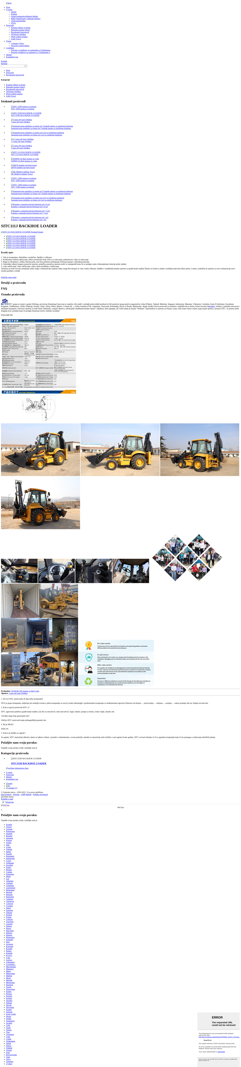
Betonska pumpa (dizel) (20, 30)
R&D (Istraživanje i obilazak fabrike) (25, 19)
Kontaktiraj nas (12, 57)
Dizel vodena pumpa (19, 37)
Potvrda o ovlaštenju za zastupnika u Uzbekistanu (30, 50)
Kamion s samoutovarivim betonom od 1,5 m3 (29, 213)
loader (211, 306)
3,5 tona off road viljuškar (21, 141)
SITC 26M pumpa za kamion (22, 181)
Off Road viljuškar (18, 34)
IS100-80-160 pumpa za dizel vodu (25, 691)
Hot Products (6, 794)
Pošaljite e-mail (7, 799)
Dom (8, 7)
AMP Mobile (26, 794)
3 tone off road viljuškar (20, 148)
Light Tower (16, 39)
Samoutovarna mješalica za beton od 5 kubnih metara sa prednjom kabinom (41, 194)
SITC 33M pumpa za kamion (22, 187)
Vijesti (8, 41)
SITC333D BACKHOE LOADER (25, 115)
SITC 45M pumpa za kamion (22, 109)
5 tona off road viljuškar (20, 122)
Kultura (14, 14)
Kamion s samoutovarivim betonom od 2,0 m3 (29, 207)
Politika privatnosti (40, 794)
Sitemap (16, 794)
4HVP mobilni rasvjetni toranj (23, 167)
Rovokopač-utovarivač (20, 32)
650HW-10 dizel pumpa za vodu (24, 161)
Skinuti (9, 55)
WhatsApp (9, 802)
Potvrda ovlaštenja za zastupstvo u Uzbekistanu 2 (30, 52)
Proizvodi (10, 25)
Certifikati (10, 48)
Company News (17, 43)
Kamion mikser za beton (20, 28)
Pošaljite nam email (8, 277)
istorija (13, 12)
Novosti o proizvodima (20, 46)
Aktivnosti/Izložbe (18, 21)
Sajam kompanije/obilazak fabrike (24, 16)
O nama (9, 10)
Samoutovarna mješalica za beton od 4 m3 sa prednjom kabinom (36, 135)
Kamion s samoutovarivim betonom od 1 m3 (28, 220)
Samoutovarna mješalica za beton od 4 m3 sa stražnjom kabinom (36, 200)
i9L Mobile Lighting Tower (22, 174)
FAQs (13, 23)
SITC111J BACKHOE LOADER (24, 154)
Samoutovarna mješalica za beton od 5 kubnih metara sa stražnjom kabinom (41, 128)
